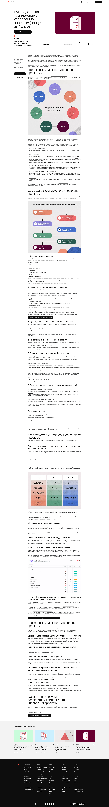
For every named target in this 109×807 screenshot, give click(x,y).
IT (49, 773)
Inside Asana (76, 776)
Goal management (40, 773)
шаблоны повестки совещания (51, 555)
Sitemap (63, 791)
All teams (51, 795)
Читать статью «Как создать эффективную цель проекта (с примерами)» (43, 381)
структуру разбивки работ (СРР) (40, 303)
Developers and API (66, 787)
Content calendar (40, 769)
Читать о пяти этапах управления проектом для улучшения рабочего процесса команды (46, 643)
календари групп (60, 527)
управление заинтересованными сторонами (55, 312)
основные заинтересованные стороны (58, 260)
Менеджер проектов (49, 452)
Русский (38, 804)
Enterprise (26, 780)
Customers (76, 771)
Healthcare (51, 780)
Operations (51, 771)
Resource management (29, 789)
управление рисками (69, 312)
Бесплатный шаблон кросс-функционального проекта (40, 317)
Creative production (41, 771)
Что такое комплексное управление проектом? (18, 57)
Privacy (75, 787)
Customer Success (65, 784)
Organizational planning (42, 778)
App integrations (27, 782)
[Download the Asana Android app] (81, 804)
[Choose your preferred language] (81, 2)
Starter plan (26, 776)
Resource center (65, 778)
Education (51, 787)
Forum (63, 776)
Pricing (42, 1)
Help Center (64, 767)
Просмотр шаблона (20, 73)
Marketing (51, 769)
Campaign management (42, 767)
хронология (35, 291)
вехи (39, 291)
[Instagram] (49, 804)
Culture (75, 778)
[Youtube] (53, 804)
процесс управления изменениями (45, 389)
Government (51, 784)
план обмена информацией (68, 605)
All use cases (39, 791)
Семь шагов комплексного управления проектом (18, 60)
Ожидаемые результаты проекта (35, 459)
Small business (52, 767)
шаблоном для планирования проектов (68, 314)
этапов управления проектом (69, 150)
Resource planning (40, 782)
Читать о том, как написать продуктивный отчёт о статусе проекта (41, 679)
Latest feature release (28, 771)
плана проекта (59, 167)
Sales (50, 778)
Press (75, 780)
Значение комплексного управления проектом (18, 65)
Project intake (39, 787)
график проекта (36, 305)
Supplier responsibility (78, 789)
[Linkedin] (47, 804)
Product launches (40, 780)
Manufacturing (52, 789)
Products (19, 1)
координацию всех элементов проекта (59, 75)
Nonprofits (51, 791)
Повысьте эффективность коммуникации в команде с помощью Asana (44, 618)
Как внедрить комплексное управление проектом (18, 63)
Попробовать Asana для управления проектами (39, 715)
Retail (50, 782)
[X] (45, 804)
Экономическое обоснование (35, 276)
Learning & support (35, 1)
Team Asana (18, 35)
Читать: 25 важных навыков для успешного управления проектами (42, 519)
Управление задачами (41, 789)
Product (50, 776)
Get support (64, 769)
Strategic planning (40, 784)
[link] (16, 7)
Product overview (27, 767)
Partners (63, 789)
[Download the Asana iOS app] (73, 804)
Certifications (64, 773)
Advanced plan (27, 778)
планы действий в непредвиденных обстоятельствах (58, 307)
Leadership (76, 769)
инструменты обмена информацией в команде (42, 610)
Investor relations (77, 782)
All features (26, 769)
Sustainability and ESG (78, 791)
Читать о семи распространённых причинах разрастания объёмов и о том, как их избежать (47, 283)
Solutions (26, 1)
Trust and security (77, 784)
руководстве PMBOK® (63, 182)
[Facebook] (51, 804)
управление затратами (68, 311)
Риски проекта (32, 270)
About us (76, 767)
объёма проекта (40, 281)
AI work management (28, 784)
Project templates (65, 782)
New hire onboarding (41, 776)
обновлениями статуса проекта (60, 607)
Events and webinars (66, 780)
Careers (75, 773)
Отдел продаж (90, 1)
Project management (28, 787)
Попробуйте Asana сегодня (23, 31)
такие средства (78, 612)
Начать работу (98, 1)
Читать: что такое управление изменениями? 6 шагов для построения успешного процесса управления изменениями (52, 407)
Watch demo (19, 77)
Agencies (51, 793)
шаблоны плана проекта (38, 555)
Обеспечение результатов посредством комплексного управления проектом (19, 68)
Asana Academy (65, 771)
